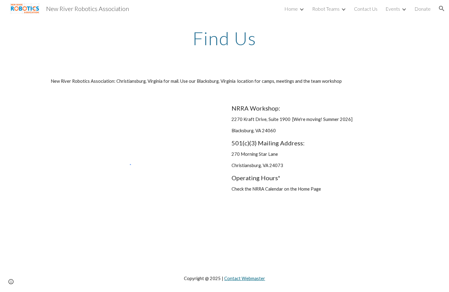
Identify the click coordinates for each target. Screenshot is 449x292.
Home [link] (291, 9)
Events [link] (392, 9)
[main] (224, 38)
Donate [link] (422, 9)
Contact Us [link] (366, 9)
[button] (441, 8)
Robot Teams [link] (326, 9)
